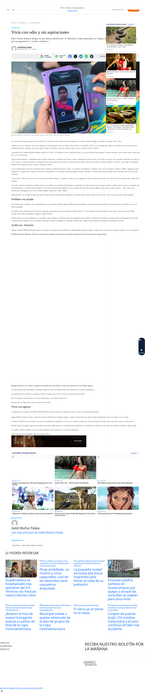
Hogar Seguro (16, 545)
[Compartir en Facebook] (70, 56)
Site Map (36, 688)
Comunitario (35, 23)
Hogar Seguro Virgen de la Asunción (32, 545)
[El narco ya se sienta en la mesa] (86, 605)
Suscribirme (89, 662)
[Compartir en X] (75, 56)
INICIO (13, 23)
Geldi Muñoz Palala (24, 47)
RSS (41, 688)
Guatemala (22, 23)
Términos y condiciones (24, 688)
